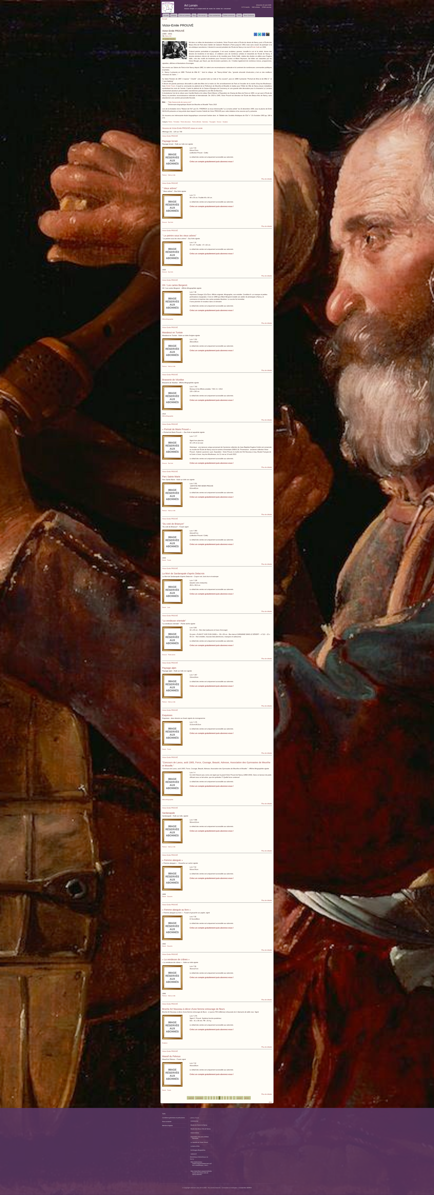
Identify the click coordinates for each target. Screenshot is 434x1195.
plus (270, 1102)
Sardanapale (168, 813)
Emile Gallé (255, 47)
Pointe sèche (171, 654)
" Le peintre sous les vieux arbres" (179, 235)
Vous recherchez (214, 15)
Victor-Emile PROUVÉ (170, 136)
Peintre (170, 122)
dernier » (247, 1098)
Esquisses (167, 715)
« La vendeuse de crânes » (176, 959)
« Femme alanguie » (172, 860)
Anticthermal (194, 1121)
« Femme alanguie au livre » (176, 909)
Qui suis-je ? (202, 15)
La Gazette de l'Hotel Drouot (199, 1142)
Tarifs (239, 15)
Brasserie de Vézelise (173, 379)
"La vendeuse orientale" (174, 620)
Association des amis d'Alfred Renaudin (200, 1137)
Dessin (164, 560)
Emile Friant (170, 86)
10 (231, 1098)
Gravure (164, 222)
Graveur (219, 122)
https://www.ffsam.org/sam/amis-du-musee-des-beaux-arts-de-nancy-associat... (201, 1172)
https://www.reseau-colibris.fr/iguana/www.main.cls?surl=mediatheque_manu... (201, 1163)
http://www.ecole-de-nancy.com (180, 102)
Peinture (164, 175)
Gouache (169, 896)
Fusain (169, 560)
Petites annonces (229, 15)
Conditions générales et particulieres (173, 1118)
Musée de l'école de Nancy (199, 1125)
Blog (194, 15)
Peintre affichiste (196, 122)
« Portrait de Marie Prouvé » (176, 429)
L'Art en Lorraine (184, 15)
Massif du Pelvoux (171, 1056)
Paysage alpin (169, 668)
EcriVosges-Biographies (198, 1150)
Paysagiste (212, 122)
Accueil (166, 15)
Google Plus (268, 34)
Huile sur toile (171, 175)
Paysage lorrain (170, 141)
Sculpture (164, 1043)
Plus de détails (266, 179)
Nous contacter (166, 1121)
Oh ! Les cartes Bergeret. (175, 285)
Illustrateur (205, 122)
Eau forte (170, 222)
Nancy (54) (168, 36)
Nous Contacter (249, 15)
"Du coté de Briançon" (173, 524)
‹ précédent (199, 1098)
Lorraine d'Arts (195, 1146)
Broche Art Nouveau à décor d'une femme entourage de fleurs (193, 1009)
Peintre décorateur (186, 122)
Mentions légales (167, 1125)
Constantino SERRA (245, 1188)
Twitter (259, 34)
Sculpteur (225, 122)
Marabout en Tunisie (172, 332)
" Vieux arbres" (169, 188)
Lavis (168, 607)
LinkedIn (263, 34)
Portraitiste (176, 122)
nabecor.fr (194, 1154)
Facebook (255, 34)
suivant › (240, 1098)
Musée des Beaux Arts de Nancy (201, 1129)
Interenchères (195, 1133)
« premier (191, 1098)
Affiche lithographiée (167, 319)
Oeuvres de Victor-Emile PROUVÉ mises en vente (182, 128)
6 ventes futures (169, 39)
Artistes (173, 15)
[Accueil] (168, 7)
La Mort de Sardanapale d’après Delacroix (183, 573)
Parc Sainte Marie (171, 476)
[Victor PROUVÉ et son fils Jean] (174, 58)
